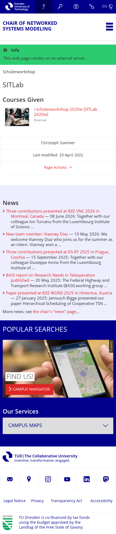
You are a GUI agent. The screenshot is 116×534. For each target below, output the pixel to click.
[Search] (60, 7)
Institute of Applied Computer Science (44, 7)
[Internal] (91, 7)
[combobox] (58, 426)
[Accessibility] (76, 7)
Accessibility (101, 501)
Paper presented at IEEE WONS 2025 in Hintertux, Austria (58, 293)
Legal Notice (15, 501)
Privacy (37, 501)
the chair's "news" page (54, 312)
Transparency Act (66, 501)
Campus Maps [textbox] (25, 426)
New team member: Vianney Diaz (36, 235)
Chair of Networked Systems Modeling (30, 26)
